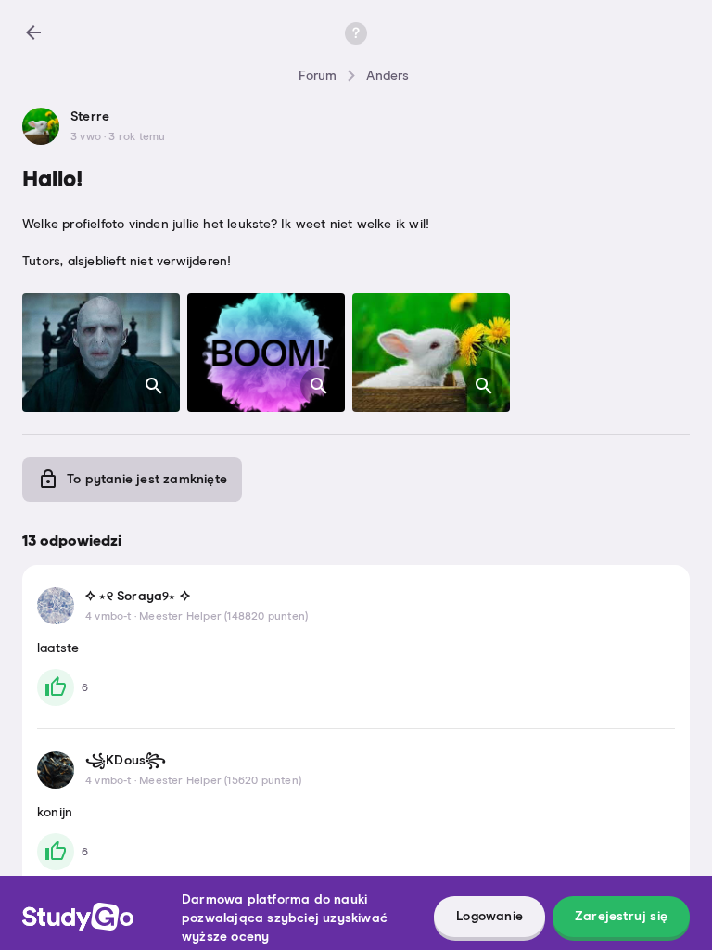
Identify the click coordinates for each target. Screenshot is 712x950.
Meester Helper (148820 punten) (223, 617)
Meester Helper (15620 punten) (220, 781)
